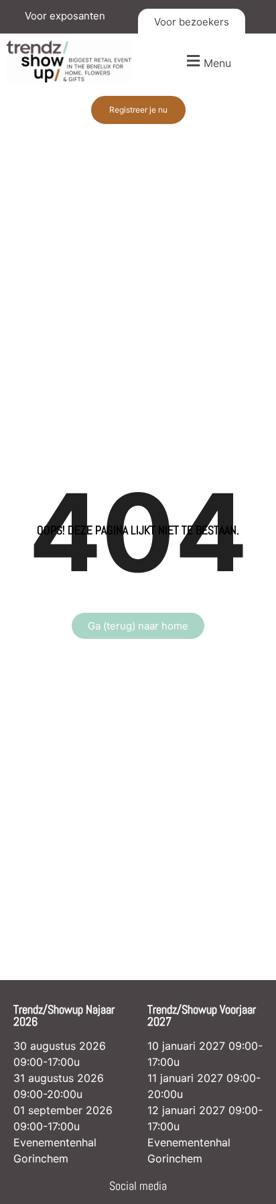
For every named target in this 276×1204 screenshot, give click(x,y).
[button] (207, 61)
